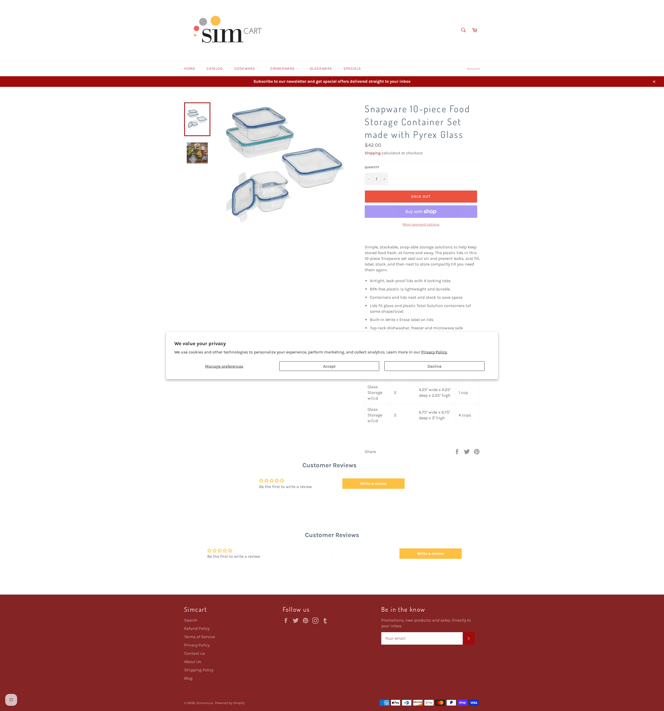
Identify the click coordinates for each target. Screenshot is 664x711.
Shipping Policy (198, 669)
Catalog (214, 68)
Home (189, 68)
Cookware (245, 68)
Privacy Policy (197, 645)
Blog (188, 678)
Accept (329, 366)
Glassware (321, 68)
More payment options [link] (421, 224)
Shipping (373, 153)
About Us (192, 661)
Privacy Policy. (434, 351)
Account (473, 69)
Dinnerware (283, 68)
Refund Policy (197, 628)
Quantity (372, 167)
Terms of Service (199, 636)
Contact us (194, 653)
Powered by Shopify (230, 703)
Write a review (373, 483)
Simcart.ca (205, 703)
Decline (434, 366)
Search (190, 620)
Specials (352, 68)
